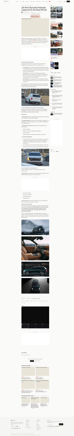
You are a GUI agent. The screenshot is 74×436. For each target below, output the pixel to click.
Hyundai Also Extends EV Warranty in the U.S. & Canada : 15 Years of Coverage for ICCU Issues (27, 391)
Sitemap (27, 425)
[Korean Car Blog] (7, 1)
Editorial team (28, 421)
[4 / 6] (45, 326)
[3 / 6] (38, 326)
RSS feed (27, 424)
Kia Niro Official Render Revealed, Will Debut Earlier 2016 (41, 391)
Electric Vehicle (32, 1)
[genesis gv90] (60, 15)
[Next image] (48, 315)
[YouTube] (56, 151)
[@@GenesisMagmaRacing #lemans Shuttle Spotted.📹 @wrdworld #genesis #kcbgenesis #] (56, 65)
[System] (62, 1)
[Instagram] (51, 151)
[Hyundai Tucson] (53, 15)
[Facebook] (53, 151)
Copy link (23, 302)
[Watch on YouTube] (49, 1)
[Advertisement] (35, 54)
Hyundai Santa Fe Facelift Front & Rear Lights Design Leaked (43, 404)
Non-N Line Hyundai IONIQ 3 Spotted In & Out (40, 378)
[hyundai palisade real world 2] (35, 315)
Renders (43, 1)
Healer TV (35, 41)
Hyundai (17, 1)
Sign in (65, 1)
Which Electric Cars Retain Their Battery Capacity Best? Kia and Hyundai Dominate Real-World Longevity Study (35, 405)
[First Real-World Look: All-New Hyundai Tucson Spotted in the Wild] (53, 9)
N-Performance (38, 1)
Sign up (68, 1)
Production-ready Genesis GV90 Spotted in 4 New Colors (26, 378)
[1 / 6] (24, 326)
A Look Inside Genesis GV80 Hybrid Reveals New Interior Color (25, 404)
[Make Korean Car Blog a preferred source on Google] (58, 151)
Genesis (23, 1)
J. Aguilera (32, 433)
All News (25, 5)
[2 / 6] (31, 326)
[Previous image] (22, 315)
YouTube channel (28, 427)
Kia (20, 1)
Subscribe (61, 424)
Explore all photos (53, 19)
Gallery (47, 1)
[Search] (57, 1)
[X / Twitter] (55, 151)
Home (22, 5)
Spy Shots (27, 1)
